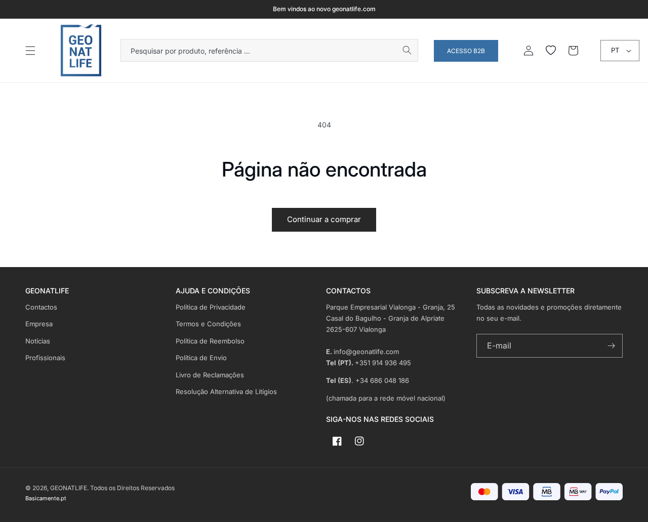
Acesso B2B (466, 51)
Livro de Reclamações (210, 375)
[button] (30, 50)
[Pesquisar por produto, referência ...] (407, 50)
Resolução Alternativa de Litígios (226, 391)
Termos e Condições (208, 324)
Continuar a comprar (324, 219)
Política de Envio (201, 358)
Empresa (39, 324)
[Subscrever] (611, 346)
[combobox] (269, 50)
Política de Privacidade (211, 307)
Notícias (37, 341)
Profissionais (45, 358)
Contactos (41, 307)
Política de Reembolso (210, 341)
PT (615, 50)
